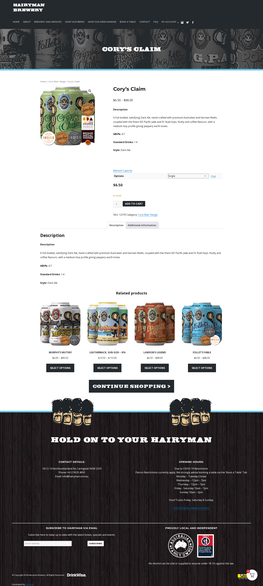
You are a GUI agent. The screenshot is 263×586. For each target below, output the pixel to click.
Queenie (29, 584)
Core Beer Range (57, 81)
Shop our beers (74, 22)
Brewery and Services (47, 22)
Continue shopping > (131, 386)
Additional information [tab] (142, 225)
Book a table (128, 22)
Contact (144, 22)
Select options (60, 368)
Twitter (189, 24)
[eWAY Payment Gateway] (244, 576)
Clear (213, 176)
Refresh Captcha (122, 170)
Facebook (194, 24)
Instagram (183, 24)
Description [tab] (116, 225)
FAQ (155, 22)
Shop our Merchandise (102, 22)
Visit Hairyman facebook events (191, 508)
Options (119, 176)
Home (16, 22)
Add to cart (134, 203)
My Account (168, 22)
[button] (90, 91)
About (27, 22)
